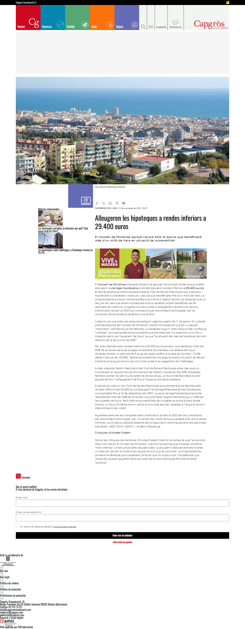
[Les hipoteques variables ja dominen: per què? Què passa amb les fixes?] (65, 218)
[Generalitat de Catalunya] (122, 561)
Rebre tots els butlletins (122, 535)
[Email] (124, 203)
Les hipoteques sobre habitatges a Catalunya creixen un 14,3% (65, 251)
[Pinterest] (117, 203)
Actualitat (80, 196)
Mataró (21, 26)
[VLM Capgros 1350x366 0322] (151, 263)
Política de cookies (9, 583)
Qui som (4, 571)
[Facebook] (97, 203)
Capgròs (204, 24)
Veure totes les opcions (122, 542)
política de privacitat (65, 526)
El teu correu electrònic (29, 512)
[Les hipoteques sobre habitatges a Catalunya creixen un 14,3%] (65, 240)
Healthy (71, 26)
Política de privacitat (10, 589)
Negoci (119, 26)
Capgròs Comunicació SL (26, 2)
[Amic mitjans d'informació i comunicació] (122, 622)
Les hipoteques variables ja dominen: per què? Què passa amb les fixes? (63, 229)
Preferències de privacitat (13, 595)
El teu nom (22, 497)
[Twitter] (104, 203)
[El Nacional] (227, 2)
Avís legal (5, 577)
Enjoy (94, 26)
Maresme (47, 26)
